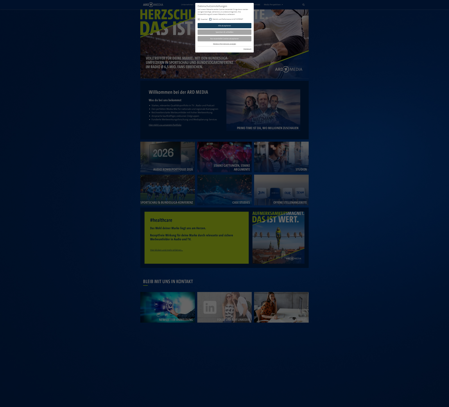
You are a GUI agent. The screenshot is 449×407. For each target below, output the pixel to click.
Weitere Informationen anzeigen (224, 44)
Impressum (247, 49)
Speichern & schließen (224, 32)
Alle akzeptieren (224, 25)
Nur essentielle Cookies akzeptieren (224, 38)
